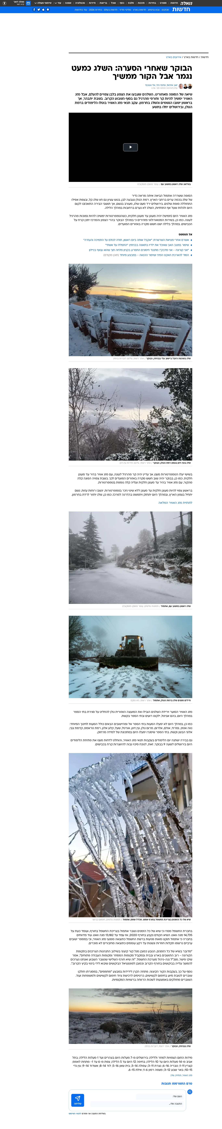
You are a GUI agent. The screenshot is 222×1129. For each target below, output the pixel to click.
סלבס (131, 3)
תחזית (178, 1076)
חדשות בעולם (110, 10)
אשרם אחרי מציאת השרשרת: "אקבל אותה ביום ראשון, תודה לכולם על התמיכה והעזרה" (136, 240)
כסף (122, 3)
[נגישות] (4, 3)
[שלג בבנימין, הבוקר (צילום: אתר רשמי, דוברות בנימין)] (130, 1018)
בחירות (152, 3)
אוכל (113, 3)
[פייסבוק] (34, 10)
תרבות (141, 3)
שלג (172, 1076)
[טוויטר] (39, 10)
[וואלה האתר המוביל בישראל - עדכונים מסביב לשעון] (186, 3)
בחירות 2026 (95, 10)
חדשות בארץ (139, 10)
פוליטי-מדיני (125, 10)
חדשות (174, 3)
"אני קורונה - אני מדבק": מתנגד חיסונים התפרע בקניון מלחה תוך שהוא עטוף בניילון (139, 250)
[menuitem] (172, 3)
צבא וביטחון (154, 10)
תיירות (92, 3)
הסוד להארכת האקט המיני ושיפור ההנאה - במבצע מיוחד (154, 255)
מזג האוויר (187, 1076)
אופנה (68, 3)
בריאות (103, 3)
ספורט (163, 3)
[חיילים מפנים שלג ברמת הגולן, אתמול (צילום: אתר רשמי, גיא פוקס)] (130, 659)
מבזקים (165, 10)
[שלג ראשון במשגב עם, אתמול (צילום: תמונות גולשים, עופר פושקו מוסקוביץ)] (130, 560)
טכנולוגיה (80, 3)
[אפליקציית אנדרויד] (48, 10)
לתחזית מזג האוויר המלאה (175, 503)
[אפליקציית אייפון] (43, 10)
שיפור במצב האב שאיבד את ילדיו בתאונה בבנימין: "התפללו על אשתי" (147, 245)
